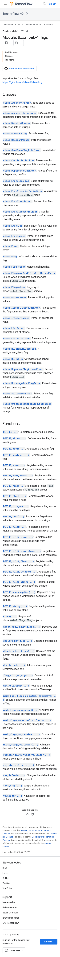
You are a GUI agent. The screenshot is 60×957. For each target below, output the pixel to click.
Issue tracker (9, 902)
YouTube (7, 888)
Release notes (10, 907)
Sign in (52, 4)
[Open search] (44, 4)
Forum (6, 873)
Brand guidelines (11, 917)
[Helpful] (22, 31)
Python (49, 24)
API (18, 24)
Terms (6, 934)
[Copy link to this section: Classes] (19, 95)
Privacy (16, 934)
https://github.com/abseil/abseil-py (23, 82)
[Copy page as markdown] (16, 43)
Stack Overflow (10, 912)
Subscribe (49, 941)
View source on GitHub (21, 68)
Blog (5, 868)
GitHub (6, 878)
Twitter (6, 883)
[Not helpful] (27, 31)
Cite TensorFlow (11, 923)
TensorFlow (8, 24)
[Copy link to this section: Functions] (23, 424)
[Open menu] (5, 4)
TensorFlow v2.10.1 (16, 14)
